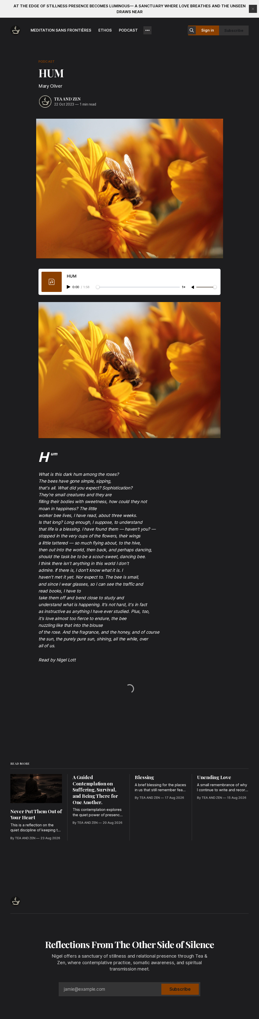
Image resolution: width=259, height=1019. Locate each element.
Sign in (207, 30)
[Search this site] (192, 30)
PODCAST (128, 30)
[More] (147, 30)
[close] (253, 9)
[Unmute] (193, 287)
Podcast (46, 61)
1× (183, 287)
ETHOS (105, 30)
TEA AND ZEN (67, 99)
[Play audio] (69, 287)
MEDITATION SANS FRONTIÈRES (61, 30)
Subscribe (233, 30)
